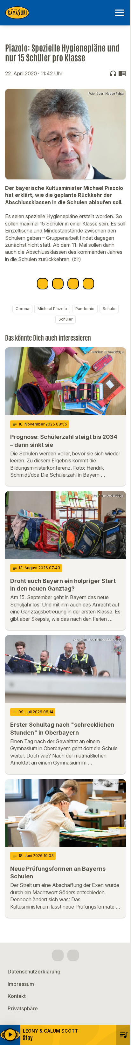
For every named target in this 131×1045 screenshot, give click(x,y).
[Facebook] (58, 955)
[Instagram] (73, 955)
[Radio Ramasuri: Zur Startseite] (58, 12)
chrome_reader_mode (122, 73)
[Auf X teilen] (58, 284)
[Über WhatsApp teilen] (73, 284)
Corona (22, 308)
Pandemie (84, 308)
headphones (113, 73)
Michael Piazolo (52, 308)
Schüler (65, 319)
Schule (109, 308)
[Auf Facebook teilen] (43, 284)
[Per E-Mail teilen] (88, 284)
